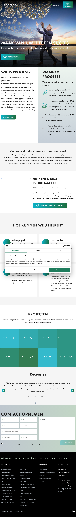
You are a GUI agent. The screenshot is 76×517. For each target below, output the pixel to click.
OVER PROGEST (8, 117)
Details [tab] (38, 250)
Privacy (23, 511)
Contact (41, 481)
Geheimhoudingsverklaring (47, 473)
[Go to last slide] (3, 390)
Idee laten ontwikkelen (7, 475)
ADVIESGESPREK (68, 6)
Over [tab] (60, 250)
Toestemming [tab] (15, 250)
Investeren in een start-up (27, 484)
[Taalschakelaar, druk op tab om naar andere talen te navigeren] (56, 5)
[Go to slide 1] (35, 403)
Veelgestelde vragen (45, 478)
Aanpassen (37, 269)
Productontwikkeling (7, 493)
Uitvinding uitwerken (7, 499)
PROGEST (10, 511)
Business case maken (7, 487)
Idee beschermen (6, 473)
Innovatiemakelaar (6, 496)
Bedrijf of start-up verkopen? (28, 499)
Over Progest (43, 470)
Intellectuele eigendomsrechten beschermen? (25, 478)
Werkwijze (42, 475)
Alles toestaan (59, 269)
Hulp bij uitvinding (6, 470)
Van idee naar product (7, 502)
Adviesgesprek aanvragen (52, 205)
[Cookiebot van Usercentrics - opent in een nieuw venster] (63, 246)
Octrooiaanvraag (6, 484)
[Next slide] (72, 390)
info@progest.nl (64, 492)
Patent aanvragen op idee (8, 490)
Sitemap (16, 511)
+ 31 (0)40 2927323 (66, 489)
